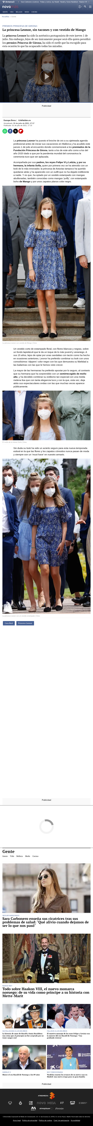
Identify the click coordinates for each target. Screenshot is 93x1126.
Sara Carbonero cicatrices (30, 2)
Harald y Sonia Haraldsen (69, 2)
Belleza (19, 12)
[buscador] (85, 7)
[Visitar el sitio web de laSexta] (20, 1103)
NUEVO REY (7, 986)
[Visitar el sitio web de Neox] (31, 1103)
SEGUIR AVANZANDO (10, 915)
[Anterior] (18, 2)
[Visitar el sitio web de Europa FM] (83, 1103)
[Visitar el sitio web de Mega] (51, 1103)
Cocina (34, 12)
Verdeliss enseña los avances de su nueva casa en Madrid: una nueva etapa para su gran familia (67, 1076)
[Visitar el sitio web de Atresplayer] (46, 1108)
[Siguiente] (89, 2)
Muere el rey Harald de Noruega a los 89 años (21, 1075)
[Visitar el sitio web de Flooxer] (59, 1108)
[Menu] (90, 6)
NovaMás (5, 17)
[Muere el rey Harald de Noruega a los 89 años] (24, 1057)
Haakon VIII (83, 2)
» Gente (13, 17)
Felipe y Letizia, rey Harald (49, 2)
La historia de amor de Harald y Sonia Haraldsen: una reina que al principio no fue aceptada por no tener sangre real (23, 1035)
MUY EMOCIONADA (55, 1072)
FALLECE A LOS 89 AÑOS (57, 1031)
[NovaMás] (12, 6)
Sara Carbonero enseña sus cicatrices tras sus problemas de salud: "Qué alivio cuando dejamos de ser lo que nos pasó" (45, 922)
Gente (5, 12)
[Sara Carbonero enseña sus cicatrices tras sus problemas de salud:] (46, 888)
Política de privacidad (29, 1120)
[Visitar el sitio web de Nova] (41, 1103)
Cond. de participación (61, 1120)
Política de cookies (45, 1120)
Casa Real (9, 623)
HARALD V (6, 1072)
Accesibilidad (75, 1120)
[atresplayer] (80, 7)
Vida (11, 12)
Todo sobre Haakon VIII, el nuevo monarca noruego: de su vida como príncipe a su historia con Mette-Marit (45, 992)
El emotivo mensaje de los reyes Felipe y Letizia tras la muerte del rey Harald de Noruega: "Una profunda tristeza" (68, 1035)
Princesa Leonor (25, 623)
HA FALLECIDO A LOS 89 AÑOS (14, 1031)
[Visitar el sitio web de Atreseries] (62, 1103)
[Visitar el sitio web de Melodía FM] (33, 1108)
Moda (27, 12)
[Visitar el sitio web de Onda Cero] (72, 1103)
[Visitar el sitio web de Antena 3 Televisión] (10, 1103)
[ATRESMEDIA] (46, 1095)
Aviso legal (17, 1120)
